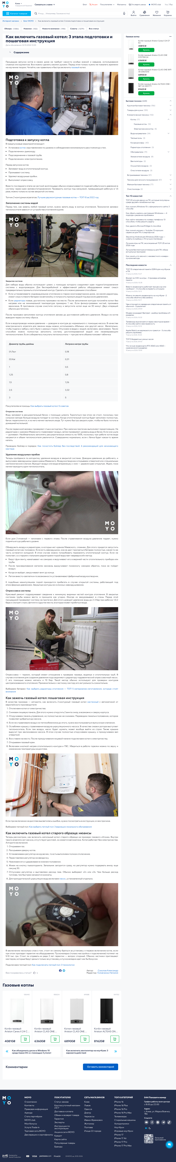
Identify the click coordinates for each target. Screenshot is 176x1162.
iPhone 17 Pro (120, 1142)
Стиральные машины (125, 1120)
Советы (73, 29)
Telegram (163, 1122)
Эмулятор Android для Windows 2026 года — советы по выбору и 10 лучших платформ (145, 238)
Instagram (158, 1122)
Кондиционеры (137, 143)
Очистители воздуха (140, 170)
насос (63, 878)
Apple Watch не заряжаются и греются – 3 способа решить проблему (148, 331)
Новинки (28, 29)
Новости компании (51, 29)
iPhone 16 (118, 1101)
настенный (93, 702)
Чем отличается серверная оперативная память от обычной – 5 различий (148, 305)
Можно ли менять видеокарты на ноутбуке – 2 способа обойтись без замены (146, 296)
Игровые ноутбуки (123, 1131)
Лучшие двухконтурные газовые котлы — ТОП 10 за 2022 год (68, 197)
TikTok (169, 1122)
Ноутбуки (119, 1127)
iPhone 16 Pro (120, 1109)
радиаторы (19, 300)
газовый (75, 67)
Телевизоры (120, 1116)
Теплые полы (136, 138)
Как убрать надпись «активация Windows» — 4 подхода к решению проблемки (146, 214)
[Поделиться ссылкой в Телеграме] (64, 970)
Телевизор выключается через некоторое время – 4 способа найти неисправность (148, 323)
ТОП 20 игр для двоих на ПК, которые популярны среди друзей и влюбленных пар (147, 201)
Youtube (146, 1122)
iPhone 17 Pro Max (123, 1145)
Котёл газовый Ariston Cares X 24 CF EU (154, 42)
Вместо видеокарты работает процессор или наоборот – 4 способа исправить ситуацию (146, 288)
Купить (25, 1039)
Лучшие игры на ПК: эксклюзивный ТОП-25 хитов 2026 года (148, 244)
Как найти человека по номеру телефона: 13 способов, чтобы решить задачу (145, 220)
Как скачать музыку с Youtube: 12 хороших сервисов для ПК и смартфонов (144, 231)
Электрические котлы (143, 129)
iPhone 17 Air (120, 1138)
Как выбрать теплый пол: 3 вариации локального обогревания (60, 826)
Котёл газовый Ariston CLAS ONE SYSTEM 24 (152, 56)
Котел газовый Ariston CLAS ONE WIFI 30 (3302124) (154, 71)
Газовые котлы (140, 124)
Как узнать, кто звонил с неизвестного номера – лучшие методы (147, 257)
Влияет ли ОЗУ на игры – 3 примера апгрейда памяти (146, 279)
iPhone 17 (118, 1134)
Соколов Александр (108, 970)
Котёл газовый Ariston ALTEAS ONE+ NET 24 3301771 (154, 85)
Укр (166, 4)
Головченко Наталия (107, 972)
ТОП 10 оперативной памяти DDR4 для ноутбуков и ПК (148, 270)
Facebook (152, 1122)
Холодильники (121, 1123)
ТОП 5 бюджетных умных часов (139, 339)
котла (22, 147)
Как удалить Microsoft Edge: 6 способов (143, 226)
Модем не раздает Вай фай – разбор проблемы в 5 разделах (148, 314)
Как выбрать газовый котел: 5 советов (50, 406)
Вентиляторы (137, 161)
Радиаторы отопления (140, 147)
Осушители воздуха (139, 166)
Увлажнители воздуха (140, 157)
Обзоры (8, 29)
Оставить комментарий (100, 1066)
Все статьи (94, 29)
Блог (85, 4)
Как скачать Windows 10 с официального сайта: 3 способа (148, 207)
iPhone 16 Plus (121, 1105)
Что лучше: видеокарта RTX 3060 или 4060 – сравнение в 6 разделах (145, 347)
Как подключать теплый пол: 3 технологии (53, 965)
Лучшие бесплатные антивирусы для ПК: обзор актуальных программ (147, 251)
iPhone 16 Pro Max (123, 1112)
